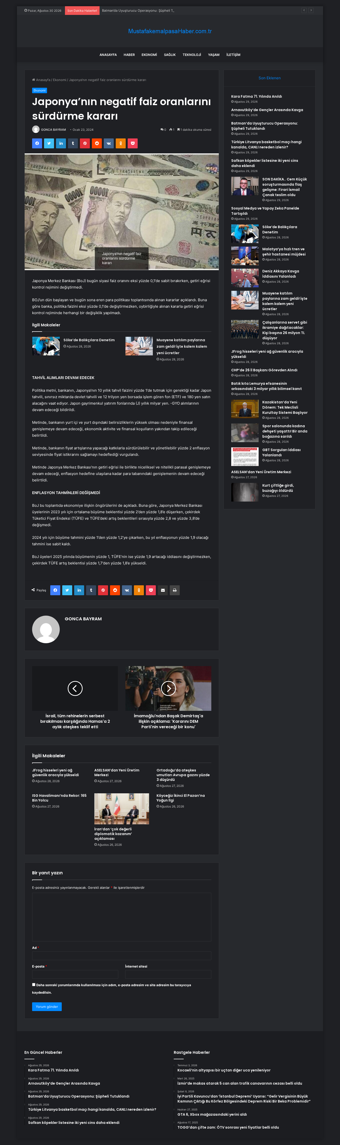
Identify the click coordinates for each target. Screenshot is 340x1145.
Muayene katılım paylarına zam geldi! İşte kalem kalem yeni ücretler (182, 346)
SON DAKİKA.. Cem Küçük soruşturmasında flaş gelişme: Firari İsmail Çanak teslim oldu (284, 187)
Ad (35, 948)
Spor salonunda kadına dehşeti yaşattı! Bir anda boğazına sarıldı (284, 431)
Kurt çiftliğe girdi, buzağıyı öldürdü (278, 488)
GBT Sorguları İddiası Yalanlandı (281, 452)
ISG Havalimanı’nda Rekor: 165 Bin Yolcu (59, 798)
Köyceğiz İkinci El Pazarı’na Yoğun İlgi (181, 798)
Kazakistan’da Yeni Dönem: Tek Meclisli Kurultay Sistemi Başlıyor (285, 407)
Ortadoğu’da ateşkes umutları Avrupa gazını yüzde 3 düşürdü (183, 775)
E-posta (39, 966)
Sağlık (170, 55)
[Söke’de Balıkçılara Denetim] (46, 346)
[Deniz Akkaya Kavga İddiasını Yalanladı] (245, 278)
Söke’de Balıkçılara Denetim (89, 340)
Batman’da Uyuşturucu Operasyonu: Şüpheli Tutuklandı (144, 10)
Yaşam (214, 55)
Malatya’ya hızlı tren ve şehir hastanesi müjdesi (284, 252)
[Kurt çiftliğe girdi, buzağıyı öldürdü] (245, 492)
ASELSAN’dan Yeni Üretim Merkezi (116, 772)
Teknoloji (192, 55)
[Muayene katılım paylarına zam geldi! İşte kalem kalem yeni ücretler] (139, 346)
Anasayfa (108, 55)
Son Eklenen (270, 78)
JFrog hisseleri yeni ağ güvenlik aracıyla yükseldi (55, 772)
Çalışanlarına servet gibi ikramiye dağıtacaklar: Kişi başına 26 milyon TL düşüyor (284, 330)
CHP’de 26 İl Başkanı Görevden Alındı (264, 370)
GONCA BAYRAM (53, 129)
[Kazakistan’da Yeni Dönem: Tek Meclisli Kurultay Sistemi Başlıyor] (245, 409)
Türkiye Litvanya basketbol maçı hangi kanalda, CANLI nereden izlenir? (266, 144)
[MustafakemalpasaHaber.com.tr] (170, 31)
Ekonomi (149, 55)
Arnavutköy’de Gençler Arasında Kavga (267, 109)
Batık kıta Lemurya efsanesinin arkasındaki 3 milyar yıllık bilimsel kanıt (266, 386)
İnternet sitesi (136, 966)
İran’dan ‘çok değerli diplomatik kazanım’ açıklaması (113, 834)
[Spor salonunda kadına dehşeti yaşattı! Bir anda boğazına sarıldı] (245, 433)
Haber (129, 55)
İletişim (233, 55)
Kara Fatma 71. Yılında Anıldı (256, 96)
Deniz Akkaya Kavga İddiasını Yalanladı (280, 274)
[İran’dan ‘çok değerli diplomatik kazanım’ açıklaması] (121, 808)
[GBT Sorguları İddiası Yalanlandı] (245, 456)
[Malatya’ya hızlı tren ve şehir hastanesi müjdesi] (245, 256)
